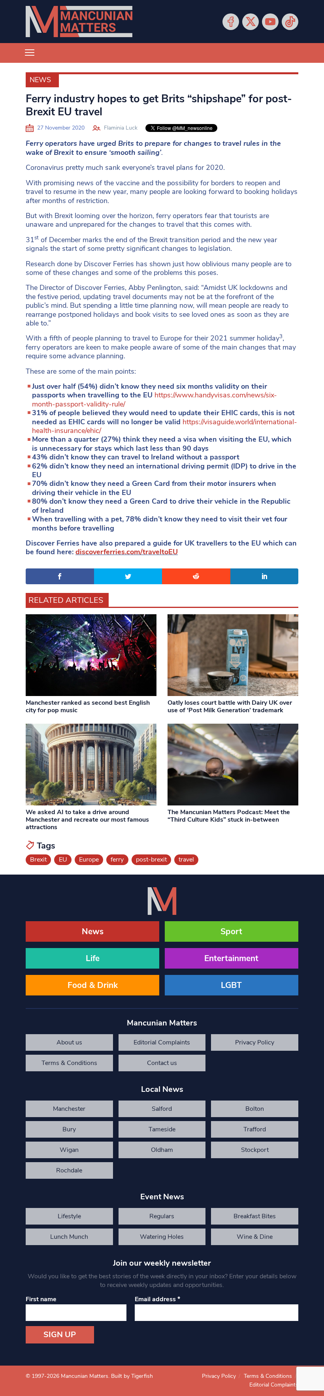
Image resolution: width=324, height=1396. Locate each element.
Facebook (230, 21)
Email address (157, 1299)
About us (69, 1042)
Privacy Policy (254, 1042)
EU (63, 859)
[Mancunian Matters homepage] (79, 21)
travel (186, 859)
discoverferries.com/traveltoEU (126, 552)
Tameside (162, 1129)
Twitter (250, 21)
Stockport (255, 1150)
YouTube (270, 21)
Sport (231, 931)
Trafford (254, 1129)
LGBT (231, 985)
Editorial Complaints (162, 1042)
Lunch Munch (69, 1236)
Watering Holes (162, 1236)
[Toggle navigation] (30, 53)
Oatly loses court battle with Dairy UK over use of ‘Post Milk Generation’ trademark (230, 706)
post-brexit (151, 859)
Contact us (162, 1063)
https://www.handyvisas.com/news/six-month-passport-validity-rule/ (154, 399)
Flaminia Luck (121, 128)
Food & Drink (93, 985)
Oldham (162, 1150)
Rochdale (69, 1170)
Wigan (69, 1150)
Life (93, 958)
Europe (89, 859)
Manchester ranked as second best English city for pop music (88, 706)
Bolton (254, 1108)
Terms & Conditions (69, 1063)
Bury (69, 1129)
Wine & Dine (255, 1236)
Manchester (69, 1108)
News (40, 80)
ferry (117, 859)
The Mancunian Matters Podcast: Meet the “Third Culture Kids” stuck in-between (229, 816)
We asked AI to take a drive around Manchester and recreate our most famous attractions (87, 820)
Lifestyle (69, 1216)
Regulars (161, 1216)
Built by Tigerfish (132, 1376)
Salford (162, 1108)
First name (41, 1299)
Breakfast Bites (255, 1216)
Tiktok (290, 21)
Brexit (38, 859)
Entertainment (231, 958)
